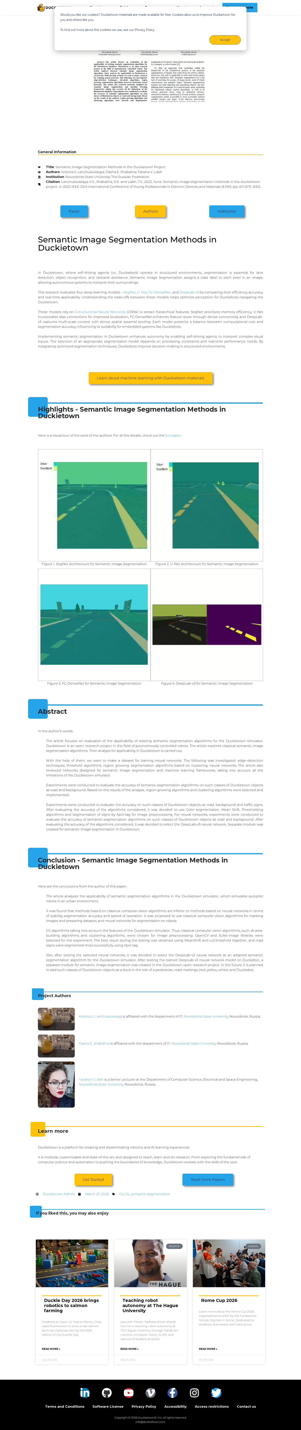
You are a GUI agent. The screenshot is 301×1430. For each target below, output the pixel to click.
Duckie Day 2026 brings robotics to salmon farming (71, 1305)
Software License (108, 1407)
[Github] (107, 1393)
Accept (225, 40)
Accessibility (175, 1407)
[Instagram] (194, 1393)
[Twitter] (216, 1393)
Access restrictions (212, 1407)
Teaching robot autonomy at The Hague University (150, 1305)
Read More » (51, 1348)
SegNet (129, 292)
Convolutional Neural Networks (100, 312)
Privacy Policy (144, 1407)
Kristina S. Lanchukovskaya (100, 1016)
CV (121, 1194)
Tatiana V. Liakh (91, 1079)
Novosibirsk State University (206, 1016)
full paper (173, 435)
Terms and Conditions (64, 1407)
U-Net (142, 292)
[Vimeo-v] (151, 1393)
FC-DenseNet (159, 292)
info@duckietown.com (150, 1421)
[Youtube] (129, 1393)
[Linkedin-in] (85, 1393)
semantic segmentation (150, 1194)
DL (127, 1194)
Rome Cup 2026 (219, 1300)
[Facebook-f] (172, 1393)
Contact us (246, 1407)
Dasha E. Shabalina (94, 1043)
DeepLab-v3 (189, 292)
